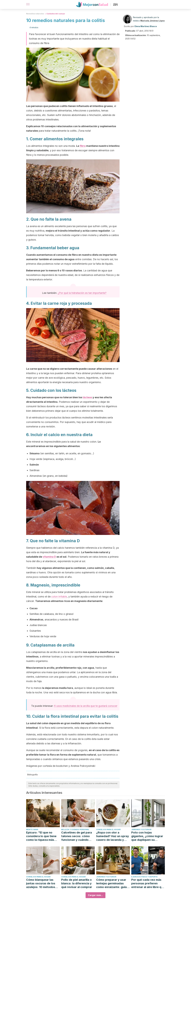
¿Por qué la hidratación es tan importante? (82, 292)
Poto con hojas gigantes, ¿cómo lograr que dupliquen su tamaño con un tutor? (147, 836)
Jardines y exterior (141, 829)
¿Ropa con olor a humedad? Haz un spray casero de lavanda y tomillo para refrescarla (112, 836)
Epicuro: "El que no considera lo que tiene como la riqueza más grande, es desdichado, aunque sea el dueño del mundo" (42, 836)
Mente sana (32, 829)
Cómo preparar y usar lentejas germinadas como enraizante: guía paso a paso (111, 883)
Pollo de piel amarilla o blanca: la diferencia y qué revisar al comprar (76, 883)
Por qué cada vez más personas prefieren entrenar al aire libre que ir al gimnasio (148, 883)
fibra (83, 145)
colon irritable (59, 596)
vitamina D (49, 556)
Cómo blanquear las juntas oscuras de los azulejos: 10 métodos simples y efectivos (40, 883)
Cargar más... (95, 895)
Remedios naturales (35, 14)
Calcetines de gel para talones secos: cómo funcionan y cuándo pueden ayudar (76, 836)
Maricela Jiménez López (152, 20)
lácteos (87, 397)
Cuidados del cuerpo (55, 14)
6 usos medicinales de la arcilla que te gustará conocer (85, 705)
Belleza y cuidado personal (75, 829)
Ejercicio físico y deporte (144, 877)
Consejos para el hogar (108, 829)
